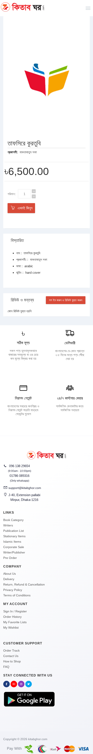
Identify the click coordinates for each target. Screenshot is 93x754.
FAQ (6, 666)
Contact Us (10, 656)
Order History (12, 616)
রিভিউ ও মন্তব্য (22, 300)
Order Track (11, 650)
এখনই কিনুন (23, 208)
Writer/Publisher (14, 552)
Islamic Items (12, 541)
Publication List (13, 530)
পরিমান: (12, 194)
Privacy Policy (12, 590)
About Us (9, 573)
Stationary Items (14, 536)
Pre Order (10, 558)
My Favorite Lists (15, 622)
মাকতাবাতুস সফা (28, 152)
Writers (8, 525)
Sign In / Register (15, 611)
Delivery (8, 579)
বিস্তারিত (17, 240)
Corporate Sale (13, 547)
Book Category (13, 520)
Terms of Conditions (16, 595)
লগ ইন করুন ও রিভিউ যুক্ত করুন (65, 300)
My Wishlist (11, 627)
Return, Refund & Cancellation (24, 584)
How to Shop (12, 661)
